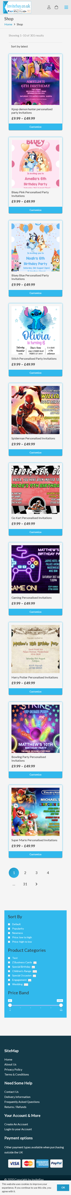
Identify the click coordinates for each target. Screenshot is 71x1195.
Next (36, 884)
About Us (10, 1064)
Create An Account (16, 1124)
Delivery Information (17, 1096)
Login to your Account (18, 1129)
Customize (35, 126)
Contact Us (11, 1091)
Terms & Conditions (16, 1074)
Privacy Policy (13, 1069)
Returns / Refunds (15, 1107)
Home (8, 24)
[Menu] (66, 7)
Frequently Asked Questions (22, 1101)
